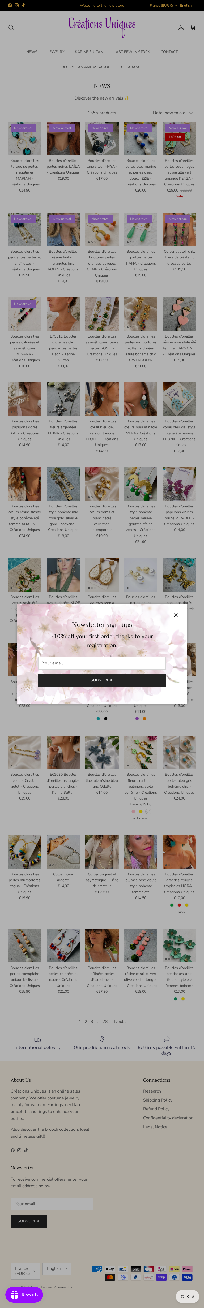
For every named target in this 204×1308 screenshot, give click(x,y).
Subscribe (102, 680)
